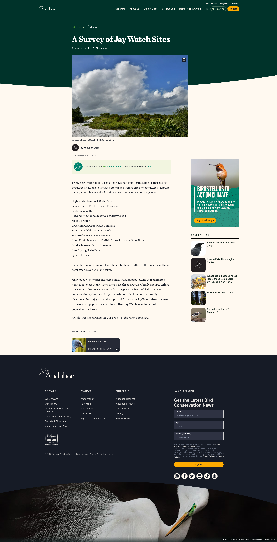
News (95, 27)
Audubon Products (125, 403)
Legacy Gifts (122, 413)
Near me (220, 9)
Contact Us (86, 413)
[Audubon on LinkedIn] (199, 476)
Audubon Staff (91, 147)
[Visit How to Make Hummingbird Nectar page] (215, 265)
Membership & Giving (190, 8)
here (150, 166)
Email (178, 412)
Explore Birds (150, 8)
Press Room (87, 408)
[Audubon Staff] (75, 147)
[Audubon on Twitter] (192, 476)
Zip (177, 423)
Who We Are (51, 399)
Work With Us (88, 399)
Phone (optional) (183, 434)
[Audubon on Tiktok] (207, 476)
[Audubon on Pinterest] (215, 476)
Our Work (120, 8)
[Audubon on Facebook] (184, 476)
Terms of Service (189, 446)
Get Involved (168, 8)
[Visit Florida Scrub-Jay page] (96, 345)
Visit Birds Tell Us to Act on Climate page (215, 193)
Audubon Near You (126, 399)
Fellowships (87, 403)
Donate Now (122, 408)
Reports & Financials (55, 421)
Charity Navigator (51, 438)
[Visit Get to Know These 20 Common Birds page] (215, 315)
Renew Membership (126, 418)
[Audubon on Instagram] (177, 476)
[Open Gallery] (184, 60)
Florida (80, 27)
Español (235, 4)
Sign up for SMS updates (93, 418)
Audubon (46, 7)
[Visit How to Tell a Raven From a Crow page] (215, 248)
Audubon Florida (113, 166)
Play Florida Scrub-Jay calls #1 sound (117, 349)
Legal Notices (82, 454)
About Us (134, 8)
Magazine (224, 4)
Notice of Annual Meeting (58, 416)
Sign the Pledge (205, 220)
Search (207, 8)
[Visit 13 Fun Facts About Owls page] (215, 298)
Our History (51, 403)
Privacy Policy (96, 454)
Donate (233, 8)
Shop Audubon (211, 4)
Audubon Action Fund (56, 426)
